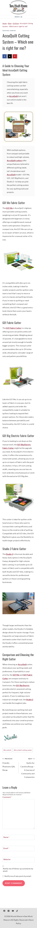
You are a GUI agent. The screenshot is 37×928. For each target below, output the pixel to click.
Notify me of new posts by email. (18, 876)
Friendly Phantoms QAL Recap (8, 764)
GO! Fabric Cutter (13, 328)
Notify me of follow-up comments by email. (18, 869)
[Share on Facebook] (4, 56)
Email (6, 848)
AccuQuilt (13, 96)
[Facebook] (4, 911)
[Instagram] (8, 911)
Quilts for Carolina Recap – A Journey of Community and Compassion (27, 768)
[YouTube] (13, 911)
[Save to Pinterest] (15, 56)
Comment (7, 797)
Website (6, 859)
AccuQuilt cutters (14, 160)
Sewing (13, 30)
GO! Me (9, 208)
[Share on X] (10, 56)
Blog (9, 23)
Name (6, 837)
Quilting (16, 23)
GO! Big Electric (22, 685)
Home (4, 23)
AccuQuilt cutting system (23, 750)
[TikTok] (17, 911)
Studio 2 (9, 554)
